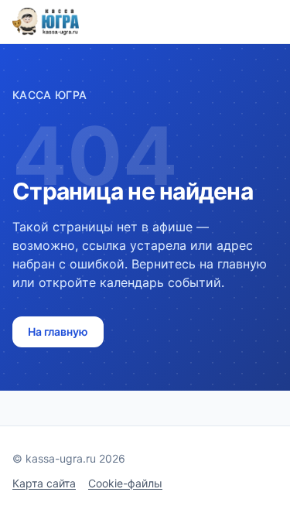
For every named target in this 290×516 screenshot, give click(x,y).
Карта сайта (44, 483)
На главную (58, 331)
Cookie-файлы (125, 483)
